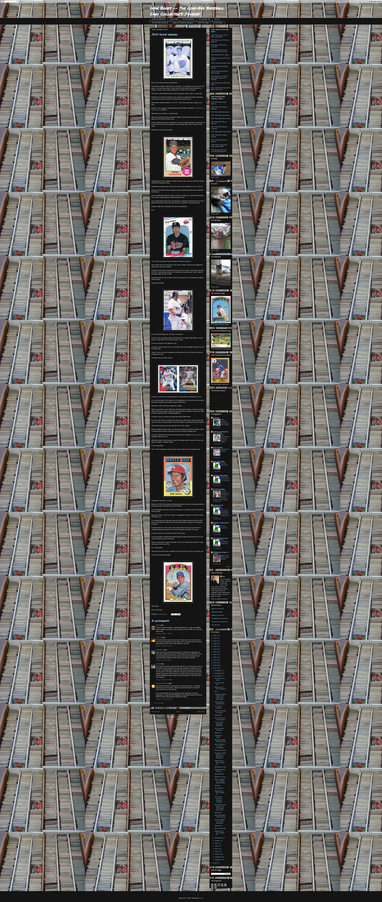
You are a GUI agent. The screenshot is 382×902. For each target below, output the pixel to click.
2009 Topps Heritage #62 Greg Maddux (219, 72)
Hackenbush (159, 650)
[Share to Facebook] (178, 614)
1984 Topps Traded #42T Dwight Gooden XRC (219, 145)
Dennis (158, 625)
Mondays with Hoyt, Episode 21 (220, 688)
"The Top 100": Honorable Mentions (219, 724)
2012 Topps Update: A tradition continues (218, 799)
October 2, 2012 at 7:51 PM (164, 646)
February (218, 857)
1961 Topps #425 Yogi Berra (220, 112)
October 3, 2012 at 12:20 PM (164, 699)
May (216, 849)
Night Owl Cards (218, 461)
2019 (215, 649)
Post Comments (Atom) (182, 717)
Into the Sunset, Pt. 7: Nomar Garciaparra (220, 781)
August (217, 841)
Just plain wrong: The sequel (220, 711)
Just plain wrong (220, 828)
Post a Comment (159, 703)
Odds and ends (219, 774)
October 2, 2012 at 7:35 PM (164, 633)
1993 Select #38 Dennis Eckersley (218, 46)
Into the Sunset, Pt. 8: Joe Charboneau (220, 746)
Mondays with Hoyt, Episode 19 (219, 792)
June (216, 846)
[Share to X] (176, 614)
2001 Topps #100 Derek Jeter (220, 63)
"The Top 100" (215, 625)
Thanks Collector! (224, 527)
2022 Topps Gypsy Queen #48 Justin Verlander (220, 88)
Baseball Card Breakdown (218, 506)
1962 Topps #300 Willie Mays (220, 118)
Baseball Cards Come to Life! (221, 523)
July (216, 843)
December (218, 670)
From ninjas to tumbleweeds (219, 703)
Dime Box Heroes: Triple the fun (220, 816)
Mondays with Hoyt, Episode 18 (219, 832)
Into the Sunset (218, 23)
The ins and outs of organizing (220, 719)
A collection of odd (219, 683)
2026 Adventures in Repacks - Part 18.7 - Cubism (225, 438)
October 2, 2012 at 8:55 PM (164, 660)
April (217, 851)
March (217, 854)
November (218, 673)
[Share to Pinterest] (180, 614)
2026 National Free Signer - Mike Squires (225, 422)
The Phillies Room (219, 489)
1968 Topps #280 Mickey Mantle (219, 141)
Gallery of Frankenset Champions (183, 23)
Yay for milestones (224, 464)
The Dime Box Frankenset (160, 23)
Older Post (201, 711)
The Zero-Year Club (204, 19)
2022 (215, 641)
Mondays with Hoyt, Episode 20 (219, 762)
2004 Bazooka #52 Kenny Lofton (219, 67)
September (218, 838)
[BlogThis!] (174, 614)
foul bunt (216, 418)
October (218, 676)
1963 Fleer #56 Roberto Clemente (219, 127)
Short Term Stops (203, 23)
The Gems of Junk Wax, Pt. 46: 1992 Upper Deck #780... (220, 807)
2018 (215, 652)
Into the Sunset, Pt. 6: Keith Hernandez (220, 821)
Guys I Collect (174, 19)
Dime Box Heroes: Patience (220, 770)
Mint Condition (218, 448)
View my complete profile (219, 599)
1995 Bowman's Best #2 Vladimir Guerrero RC (219, 150)
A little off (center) (218, 707)
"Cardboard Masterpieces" (220, 618)
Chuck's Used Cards (162, 683)
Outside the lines (220, 777)
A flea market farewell (219, 729)
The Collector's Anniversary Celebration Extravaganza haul (221, 513)
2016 (215, 657)
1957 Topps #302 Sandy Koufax (218, 103)
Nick (223, 576)
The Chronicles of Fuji (220, 538)
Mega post (218, 812)
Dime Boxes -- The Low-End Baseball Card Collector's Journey (187, 11)
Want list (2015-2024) (159, 19)
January (218, 860)
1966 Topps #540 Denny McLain (219, 136)
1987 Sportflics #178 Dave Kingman (220, 41)
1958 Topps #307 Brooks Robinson (219, 108)
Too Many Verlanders (220, 475)
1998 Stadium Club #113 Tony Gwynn (220, 59)
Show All (228, 566)
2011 (214, 863)
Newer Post (155, 711)
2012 (215, 668)
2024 (215, 635)
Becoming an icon (220, 767)
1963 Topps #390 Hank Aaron (220, 132)
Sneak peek (218, 826)
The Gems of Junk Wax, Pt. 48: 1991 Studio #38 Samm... (220, 696)
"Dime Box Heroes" (217, 612)
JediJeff (158, 664)
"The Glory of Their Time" (219, 622)
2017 (215, 654)
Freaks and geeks (220, 750)
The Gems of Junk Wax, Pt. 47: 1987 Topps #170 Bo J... (220, 755)
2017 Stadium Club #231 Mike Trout (220, 83)
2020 (215, 646)
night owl (159, 637)
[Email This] (172, 614)
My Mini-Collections (188, 19)
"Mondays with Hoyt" (217, 615)
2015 (215, 660)
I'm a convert (219, 788)
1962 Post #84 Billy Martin (220, 115)
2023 (215, 638)
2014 (215, 663)
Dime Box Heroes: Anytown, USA (220, 740)
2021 (215, 644)
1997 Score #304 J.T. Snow (220, 55)
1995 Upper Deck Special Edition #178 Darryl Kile (219, 51)
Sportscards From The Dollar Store (220, 432)
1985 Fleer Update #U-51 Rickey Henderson (219, 36)
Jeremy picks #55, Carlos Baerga (225, 557)
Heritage (217, 785)
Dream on (218, 733)
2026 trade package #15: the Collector (225, 478)
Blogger (201, 898)
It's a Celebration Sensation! (224, 541)
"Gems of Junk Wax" (217, 609)
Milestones (218, 715)
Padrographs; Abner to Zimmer (220, 553)
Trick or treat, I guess (220, 679)
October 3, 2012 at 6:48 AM (164, 679)
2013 (215, 665)
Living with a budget (219, 736)
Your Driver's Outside (225, 450)
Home (178, 711)
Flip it (216, 691)
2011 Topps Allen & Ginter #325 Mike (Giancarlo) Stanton (219, 78)
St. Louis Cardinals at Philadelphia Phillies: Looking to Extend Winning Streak (221, 495)
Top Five (216, 19)
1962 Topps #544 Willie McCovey (218, 122)
